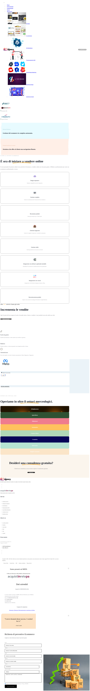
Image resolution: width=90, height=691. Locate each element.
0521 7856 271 (5, 547)
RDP (16, 563)
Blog (3, 529)
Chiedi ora (31, 472)
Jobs (3, 531)
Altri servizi (9, 11)
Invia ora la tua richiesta (10, 686)
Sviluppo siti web (5, 501)
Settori (8, 9)
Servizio (6, 663)
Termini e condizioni (22, 563)
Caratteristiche (10, 8)
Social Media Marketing (6, 509)
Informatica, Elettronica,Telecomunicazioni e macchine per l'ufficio (22, 610)
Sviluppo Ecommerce (6, 503)
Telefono (6, 658)
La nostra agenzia (5, 522)
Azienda (6, 647)
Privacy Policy (6, 563)
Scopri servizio (10, 6)
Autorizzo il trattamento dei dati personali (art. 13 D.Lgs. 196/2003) (17, 683)
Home (8, 4)
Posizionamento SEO (6, 507)
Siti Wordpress (4, 505)
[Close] (68, 568)
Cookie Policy (12, 563)
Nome (6, 642)
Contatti (3, 533)
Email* (6, 653)
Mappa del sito (29, 563)
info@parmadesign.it (6, 546)
